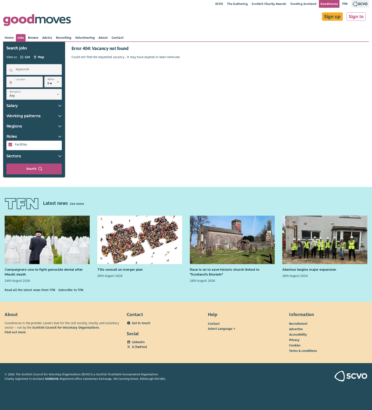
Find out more (15, 332)
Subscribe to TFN (71, 290)
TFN (345, 4)
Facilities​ (21, 144)
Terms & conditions (303, 351)
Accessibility (298, 335)
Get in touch (141, 323)
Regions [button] (14, 126)
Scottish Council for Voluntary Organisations (65, 328)
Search (31, 169)
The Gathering (237, 4)
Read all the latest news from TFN (30, 290)
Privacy (294, 340)
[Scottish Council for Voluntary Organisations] (338, 377)
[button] (10, 82)
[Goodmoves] (37, 21)
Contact (214, 324)
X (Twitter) (139, 347)
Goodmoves (329, 4)
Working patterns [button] (23, 116)
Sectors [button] (13, 156)
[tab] (9, 37)
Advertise (296, 329)
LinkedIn (138, 342)
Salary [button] (12, 105)
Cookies (295, 345)
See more (77, 204)
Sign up (332, 17)
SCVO (219, 4)
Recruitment (298, 324)
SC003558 (51, 379)
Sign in (356, 17)
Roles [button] (11, 136)
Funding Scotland (303, 4)
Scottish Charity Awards (269, 4)
